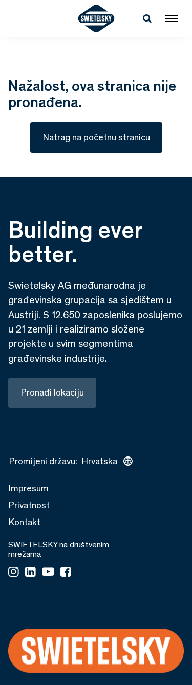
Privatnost (29, 505)
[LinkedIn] (30, 572)
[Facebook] (65, 572)
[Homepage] (96, 18)
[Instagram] (13, 572)
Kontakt (24, 522)
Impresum (28, 488)
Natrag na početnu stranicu (96, 137)
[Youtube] (48, 572)
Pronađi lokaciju (52, 392)
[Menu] (171, 18)
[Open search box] (147, 18)
